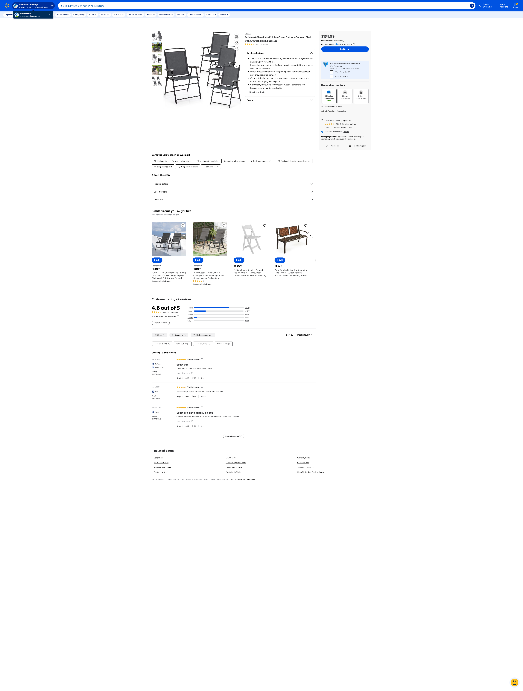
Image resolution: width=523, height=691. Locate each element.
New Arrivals (119, 14)
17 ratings (264, 44)
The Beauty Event (135, 14)
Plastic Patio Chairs (233, 472)
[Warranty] (311, 200)
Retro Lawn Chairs (161, 462)
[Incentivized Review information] (192, 373)
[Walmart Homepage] (6, 5)
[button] (486, 5)
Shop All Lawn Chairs (305, 467)
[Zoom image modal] (236, 48)
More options (341, 111)
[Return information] (353, 44)
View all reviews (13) (233, 436)
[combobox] (266, 5)
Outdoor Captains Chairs (236, 462)
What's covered (336, 66)
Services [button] (27, 14)
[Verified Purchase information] (202, 359)
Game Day (151, 14)
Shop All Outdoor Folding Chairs (310, 472)
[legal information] (343, 41)
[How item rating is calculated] (178, 316)
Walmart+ (224, 14)
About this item (161, 175)
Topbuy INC (347, 120)
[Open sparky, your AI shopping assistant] (514, 682)
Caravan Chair (303, 462)
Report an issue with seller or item (339, 127)
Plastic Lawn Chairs (161, 472)
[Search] (472, 6)
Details (346, 132)
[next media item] (236, 65)
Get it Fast (93, 14)
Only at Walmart (195, 14)
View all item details (257, 92)
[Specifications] (311, 192)
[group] (256, 44)
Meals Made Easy (166, 14)
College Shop (78, 14)
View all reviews (160, 323)
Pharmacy (105, 14)
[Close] (50, 15)
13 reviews (174, 312)
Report (203, 378)
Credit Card (211, 14)
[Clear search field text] (465, 5)
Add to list (335, 146)
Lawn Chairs (230, 458)
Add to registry (360, 146)
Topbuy (248, 33)
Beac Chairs (158, 458)
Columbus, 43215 (335, 106)
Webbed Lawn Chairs (162, 467)
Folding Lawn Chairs (234, 467)
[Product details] (311, 184)
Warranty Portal (303, 458)
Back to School (63, 14)
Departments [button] (10, 14)
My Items (181, 14)
